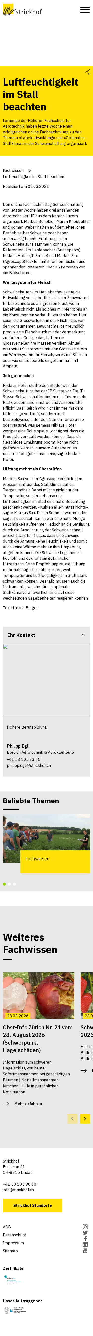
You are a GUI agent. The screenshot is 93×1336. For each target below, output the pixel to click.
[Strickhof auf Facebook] (85, 1239)
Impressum (13, 1242)
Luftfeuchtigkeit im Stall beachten (33, 176)
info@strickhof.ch (18, 1189)
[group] (46, 843)
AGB (7, 1226)
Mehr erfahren (28, 1103)
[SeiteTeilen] (87, 72)
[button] (4, 884)
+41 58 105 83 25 (23, 759)
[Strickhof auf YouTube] (85, 1251)
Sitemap (10, 1250)
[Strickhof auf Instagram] (85, 1227)
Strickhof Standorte (32, 1205)
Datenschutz (14, 1234)
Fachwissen (13, 170)
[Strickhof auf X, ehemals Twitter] (85, 1233)
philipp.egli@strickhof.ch (29, 765)
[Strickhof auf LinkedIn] (85, 1245)
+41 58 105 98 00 (19, 1184)
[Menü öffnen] (83, 10)
